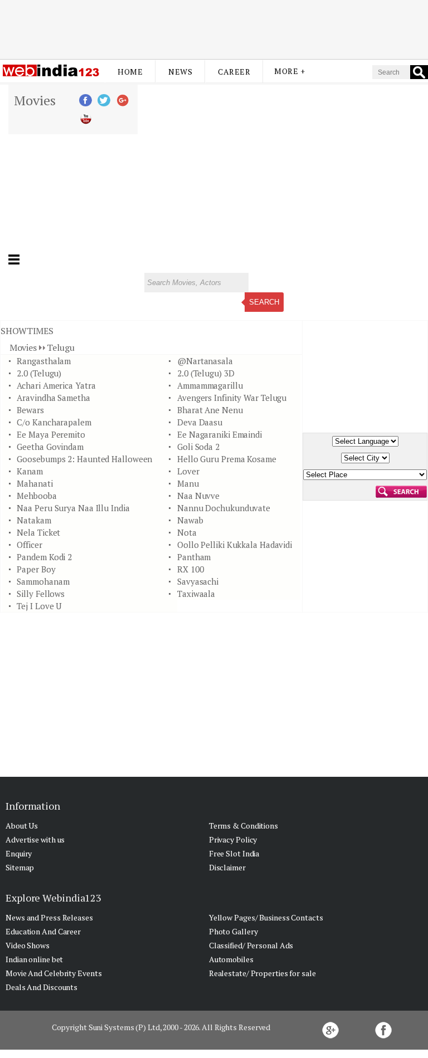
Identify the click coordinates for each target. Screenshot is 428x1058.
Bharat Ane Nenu (210, 409)
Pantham (194, 556)
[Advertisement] (214, 29)
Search (264, 302)
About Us (22, 825)
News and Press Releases (49, 917)
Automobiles (231, 959)
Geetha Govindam (50, 446)
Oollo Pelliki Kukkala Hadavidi (234, 544)
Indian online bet (34, 959)
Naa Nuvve (198, 495)
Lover (188, 471)
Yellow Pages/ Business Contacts (266, 917)
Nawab (190, 520)
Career (234, 71)
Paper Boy (36, 569)
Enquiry (19, 853)
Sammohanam (43, 581)
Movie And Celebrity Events (53, 973)
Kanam (30, 471)
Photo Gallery (233, 931)
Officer (29, 544)
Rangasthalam (44, 360)
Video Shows (28, 945)
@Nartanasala (205, 360)
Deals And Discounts (41, 987)
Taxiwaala (196, 593)
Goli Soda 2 (198, 446)
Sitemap (20, 867)
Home (130, 71)
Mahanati (34, 483)
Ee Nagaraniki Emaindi (219, 434)
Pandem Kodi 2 (44, 556)
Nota (187, 532)
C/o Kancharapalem (54, 422)
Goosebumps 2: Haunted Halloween (84, 458)
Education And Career (43, 931)
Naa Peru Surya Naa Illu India (73, 507)
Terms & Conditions (243, 825)
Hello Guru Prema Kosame (226, 458)
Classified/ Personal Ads (251, 945)
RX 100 (190, 569)
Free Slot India (234, 853)
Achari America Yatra (56, 385)
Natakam (34, 520)
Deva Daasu (199, 422)
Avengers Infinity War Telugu (231, 397)
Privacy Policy (233, 839)
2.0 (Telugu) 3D (206, 373)
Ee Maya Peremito (51, 434)
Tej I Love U (39, 605)
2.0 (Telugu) (39, 373)
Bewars (30, 409)
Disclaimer (227, 867)
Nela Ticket (38, 532)
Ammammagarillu (210, 385)
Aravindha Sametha (53, 397)
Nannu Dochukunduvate (223, 507)
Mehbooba (36, 495)
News (180, 71)
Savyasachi (197, 581)
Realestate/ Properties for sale (262, 973)
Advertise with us (35, 839)
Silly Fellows (41, 593)
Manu (188, 483)
